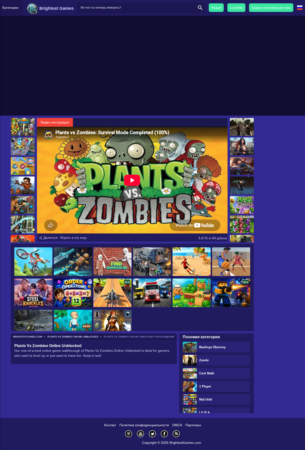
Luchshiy (236, 8)
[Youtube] (140, 434)
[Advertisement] (152, 78)
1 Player (205, 386)
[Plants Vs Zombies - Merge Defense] (23, 127)
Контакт (110, 425)
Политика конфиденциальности (144, 425)
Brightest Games (56, 8)
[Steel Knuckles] (33, 293)
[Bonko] (73, 324)
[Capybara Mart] (192, 293)
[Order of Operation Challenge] (73, 293)
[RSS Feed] (176, 434)
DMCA (177, 425)
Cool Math (206, 373)
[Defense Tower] (23, 166)
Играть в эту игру (73, 238)
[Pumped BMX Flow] (33, 262)
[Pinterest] (128, 434)
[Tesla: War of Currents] (23, 185)
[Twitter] (152, 434)
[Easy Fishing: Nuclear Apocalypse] (33, 324)
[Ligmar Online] (112, 324)
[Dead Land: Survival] (242, 146)
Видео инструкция (55, 122)
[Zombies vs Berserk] (242, 127)
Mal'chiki (205, 399)
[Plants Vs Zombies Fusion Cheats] (242, 224)
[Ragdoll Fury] (73, 262)
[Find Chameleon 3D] (112, 262)
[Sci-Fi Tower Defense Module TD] (23, 224)
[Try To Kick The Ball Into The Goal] (192, 262)
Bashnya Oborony (212, 347)
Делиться (50, 238)
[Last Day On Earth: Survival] (242, 166)
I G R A (204, 412)
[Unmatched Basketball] (231, 262)
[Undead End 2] (242, 185)
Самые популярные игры (271, 8)
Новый (216, 8)
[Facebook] (164, 434)
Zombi (204, 360)
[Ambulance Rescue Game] (152, 262)
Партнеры (193, 425)
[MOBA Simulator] (23, 146)
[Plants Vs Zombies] (242, 205)
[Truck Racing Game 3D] (152, 293)
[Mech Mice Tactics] (23, 205)
